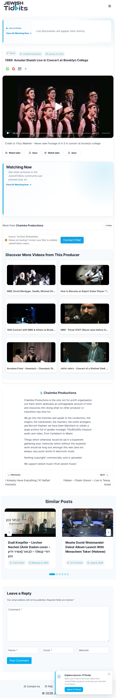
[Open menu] (109, 6)
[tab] (52, 574)
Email (48, 650)
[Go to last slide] (9, 532)
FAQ (50, 686)
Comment (15, 609)
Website (84, 650)
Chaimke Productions (32, 54)
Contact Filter (72, 240)
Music (12, 53)
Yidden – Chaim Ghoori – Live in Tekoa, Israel (87, 480)
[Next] (108, 532)
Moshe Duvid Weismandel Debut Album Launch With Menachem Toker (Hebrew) (85, 547)
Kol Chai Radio (76, 563)
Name (13, 650)
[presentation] (30, 522)
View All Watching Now (18, 33)
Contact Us (33, 686)
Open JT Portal (74, 689)
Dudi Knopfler (18, 563)
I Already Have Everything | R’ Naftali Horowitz (27, 480)
